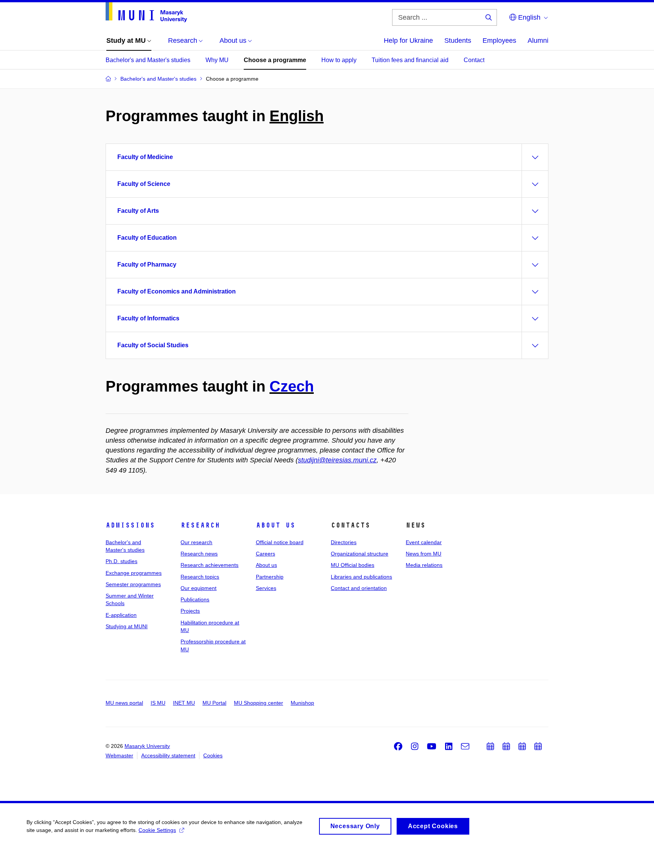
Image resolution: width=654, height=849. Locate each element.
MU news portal (124, 703)
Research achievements (209, 565)
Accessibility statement (168, 755)
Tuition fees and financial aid (410, 60)
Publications (195, 599)
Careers (265, 554)
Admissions (130, 525)
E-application (121, 615)
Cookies (213, 755)
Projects (190, 611)
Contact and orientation (359, 588)
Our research (196, 542)
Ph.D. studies (121, 561)
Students (457, 40)
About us (275, 525)
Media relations (424, 565)
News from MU (423, 554)
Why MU (217, 60)
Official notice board (280, 542)
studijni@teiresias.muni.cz (337, 460)
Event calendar (424, 542)
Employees (499, 40)
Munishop (302, 703)
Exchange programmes (134, 573)
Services (266, 588)
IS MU (158, 703)
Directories (344, 542)
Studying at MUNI (127, 626)
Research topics (200, 577)
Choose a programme (275, 60)
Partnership (269, 577)
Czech (291, 386)
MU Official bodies (352, 565)
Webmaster (119, 755)
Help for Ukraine (408, 40)
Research (200, 525)
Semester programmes (133, 584)
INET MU (184, 703)
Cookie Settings (157, 830)
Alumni (538, 40)
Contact (474, 60)
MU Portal (214, 703)
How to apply (339, 60)
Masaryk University (147, 746)
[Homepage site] (146, 12)
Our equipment (198, 588)
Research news (199, 554)
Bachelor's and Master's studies (148, 60)
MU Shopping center (258, 703)
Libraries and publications (361, 577)
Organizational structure (359, 554)
